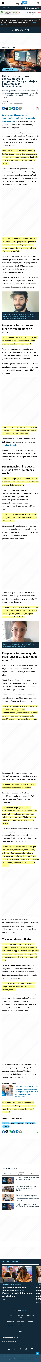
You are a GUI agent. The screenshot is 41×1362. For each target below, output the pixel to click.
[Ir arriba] (37, 1353)
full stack (30, 1123)
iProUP (6, 101)
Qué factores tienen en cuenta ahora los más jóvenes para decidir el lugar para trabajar (17, 1291)
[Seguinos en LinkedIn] (20, 1349)
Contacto (20, 1325)
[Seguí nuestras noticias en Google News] (37, 108)
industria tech (10, 445)
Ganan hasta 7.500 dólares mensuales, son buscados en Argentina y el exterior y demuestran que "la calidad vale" (26, 1091)
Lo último (10, 1315)
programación (17, 1123)
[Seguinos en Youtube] (32, 1349)
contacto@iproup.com (9, 1341)
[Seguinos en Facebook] (15, 1349)
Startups (30, 1321)
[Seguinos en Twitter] (26, 1349)
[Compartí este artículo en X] (6, 108)
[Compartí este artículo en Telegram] (17, 108)
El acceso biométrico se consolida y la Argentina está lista (27, 1179)
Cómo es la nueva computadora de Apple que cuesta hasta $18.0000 (27, 1188)
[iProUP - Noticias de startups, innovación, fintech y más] (20, 3)
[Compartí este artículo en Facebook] (3, 108)
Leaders (10, 1325)
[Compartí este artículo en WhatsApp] (10, 108)
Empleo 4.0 (10, 1321)
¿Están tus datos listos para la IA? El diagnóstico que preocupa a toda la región (27, 1206)
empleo (6, 1123)
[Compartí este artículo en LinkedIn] (13, 108)
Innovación (20, 1321)
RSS (20, 1332)
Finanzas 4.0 (30, 1315)
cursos (6, 1126)
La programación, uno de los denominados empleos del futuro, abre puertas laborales (19, 118)
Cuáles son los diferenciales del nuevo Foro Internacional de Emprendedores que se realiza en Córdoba (27, 1197)
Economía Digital (20, 1316)
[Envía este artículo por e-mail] (20, 108)
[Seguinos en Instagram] (9, 1349)
